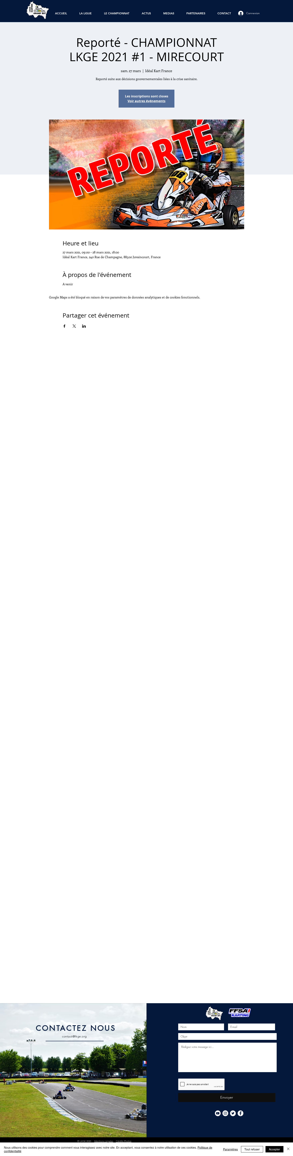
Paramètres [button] (230, 1149)
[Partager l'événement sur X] (74, 326)
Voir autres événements (146, 101)
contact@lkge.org (74, 1036)
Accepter (274, 1149)
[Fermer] (288, 1149)
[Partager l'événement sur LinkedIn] (84, 326)
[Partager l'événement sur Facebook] (64, 326)
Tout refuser (252, 1149)
